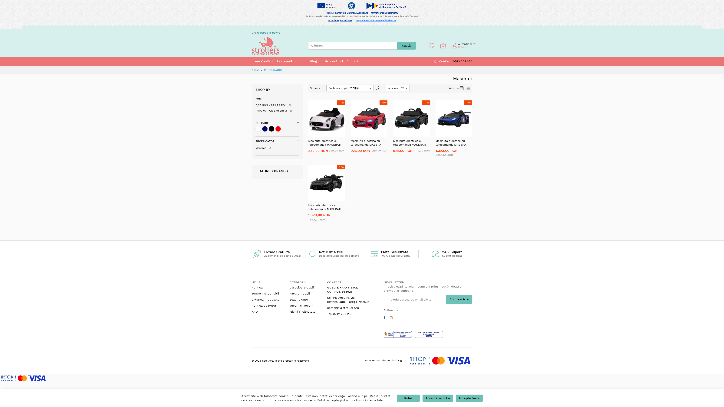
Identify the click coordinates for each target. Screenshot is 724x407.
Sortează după (337, 88)
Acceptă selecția (438, 398)
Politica (257, 287)
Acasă (256, 69)
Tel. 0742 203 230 (339, 314)
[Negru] (271, 129)
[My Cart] (443, 46)
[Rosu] (278, 129)
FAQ (255, 311)
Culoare (262, 123)
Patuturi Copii (299, 293)
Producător (265, 141)
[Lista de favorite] (432, 46)
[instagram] (391, 318)
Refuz (408, 398)
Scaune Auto (298, 299)
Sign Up (463, 46)
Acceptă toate (469, 398)
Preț (259, 98)
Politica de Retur (264, 305)
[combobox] (352, 46)
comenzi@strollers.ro (343, 308)
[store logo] (265, 45)
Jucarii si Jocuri (301, 305)
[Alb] (258, 129)
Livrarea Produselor (266, 299)
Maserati (263, 147)
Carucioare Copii (301, 287)
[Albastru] (265, 129)
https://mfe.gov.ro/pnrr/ (340, 20)
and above (273, 110)
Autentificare (466, 43)
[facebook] (384, 318)
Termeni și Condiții (265, 293)
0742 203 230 (462, 61)
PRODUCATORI (273, 69)
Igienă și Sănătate (302, 311)
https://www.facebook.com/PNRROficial (376, 20)
